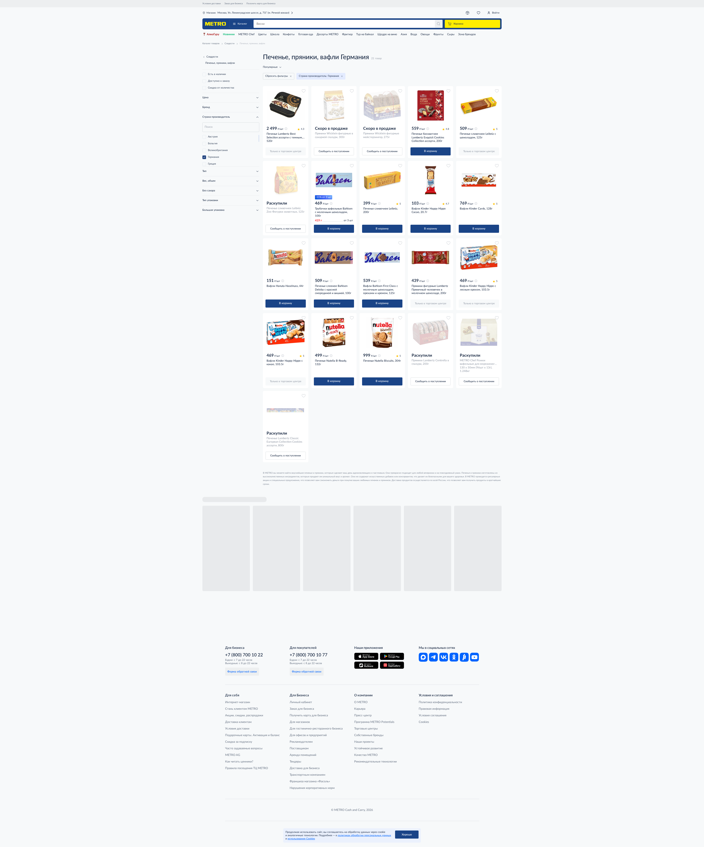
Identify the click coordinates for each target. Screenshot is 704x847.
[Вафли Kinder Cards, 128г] (479, 180)
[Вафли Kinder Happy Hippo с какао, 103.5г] (286, 332)
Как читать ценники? (239, 761)
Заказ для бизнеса (233, 3)
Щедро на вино (387, 34)
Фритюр (347, 34)
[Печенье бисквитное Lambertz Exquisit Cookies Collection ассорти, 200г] (431, 105)
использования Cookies (301, 838)
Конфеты (289, 34)
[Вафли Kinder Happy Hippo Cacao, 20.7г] (431, 180)
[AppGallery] (392, 665)
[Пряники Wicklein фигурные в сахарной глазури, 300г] (334, 105)
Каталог (242, 24)
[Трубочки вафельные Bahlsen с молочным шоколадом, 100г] (334, 180)
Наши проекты (364, 741)
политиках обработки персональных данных (364, 835)
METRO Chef (246, 34)
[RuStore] (366, 665)
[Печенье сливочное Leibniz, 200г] (382, 180)
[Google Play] (392, 656)
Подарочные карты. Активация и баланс (252, 735)
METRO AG (232, 755)
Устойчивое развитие (368, 748)
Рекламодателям (301, 741)
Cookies (424, 722)
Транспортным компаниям (307, 774)
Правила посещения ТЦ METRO (246, 768)
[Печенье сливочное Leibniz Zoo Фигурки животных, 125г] (286, 180)
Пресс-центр (363, 715)
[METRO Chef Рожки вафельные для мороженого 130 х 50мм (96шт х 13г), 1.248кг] (479, 332)
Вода (413, 34)
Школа (274, 34)
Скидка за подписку (238, 741)
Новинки (229, 34)
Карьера (359, 708)
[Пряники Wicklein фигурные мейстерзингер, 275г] (382, 105)
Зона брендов (467, 34)
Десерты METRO (327, 34)
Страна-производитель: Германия (319, 76)
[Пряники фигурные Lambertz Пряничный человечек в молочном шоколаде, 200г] (431, 257)
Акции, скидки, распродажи (244, 715)
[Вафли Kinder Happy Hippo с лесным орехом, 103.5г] (479, 257)
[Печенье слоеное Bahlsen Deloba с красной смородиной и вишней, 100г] (334, 257)
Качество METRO (366, 755)
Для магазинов (300, 722)
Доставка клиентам (238, 722)
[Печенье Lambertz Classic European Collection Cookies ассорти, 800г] (286, 410)
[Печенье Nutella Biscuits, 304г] (382, 332)
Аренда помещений (303, 755)
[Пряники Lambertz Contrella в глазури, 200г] (431, 332)
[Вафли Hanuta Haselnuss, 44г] (286, 257)
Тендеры (295, 761)
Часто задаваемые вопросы (244, 748)
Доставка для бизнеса (305, 768)
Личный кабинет (301, 702)
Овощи (425, 34)
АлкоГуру (213, 34)
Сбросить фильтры (276, 76)
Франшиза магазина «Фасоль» (310, 781)
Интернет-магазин (237, 702)
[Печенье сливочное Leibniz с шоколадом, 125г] (479, 105)
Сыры (450, 34)
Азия (404, 34)
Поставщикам (299, 748)
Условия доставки (211, 3)
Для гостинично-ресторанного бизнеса (316, 728)
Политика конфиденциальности (440, 702)
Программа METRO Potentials (374, 722)
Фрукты (438, 34)
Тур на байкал (365, 34)
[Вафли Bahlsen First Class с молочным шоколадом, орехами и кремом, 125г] (382, 257)
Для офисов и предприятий (308, 735)
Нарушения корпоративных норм (312, 788)
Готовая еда (305, 34)
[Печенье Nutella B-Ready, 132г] (334, 332)
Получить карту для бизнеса (260, 3)
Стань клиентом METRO (241, 708)
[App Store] (366, 656)
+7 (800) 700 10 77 (308, 655)
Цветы (262, 34)
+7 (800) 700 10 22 (244, 655)
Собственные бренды (369, 735)
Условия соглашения (432, 715)
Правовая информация (434, 708)
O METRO (361, 702)
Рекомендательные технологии (375, 761)
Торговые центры (366, 728)
